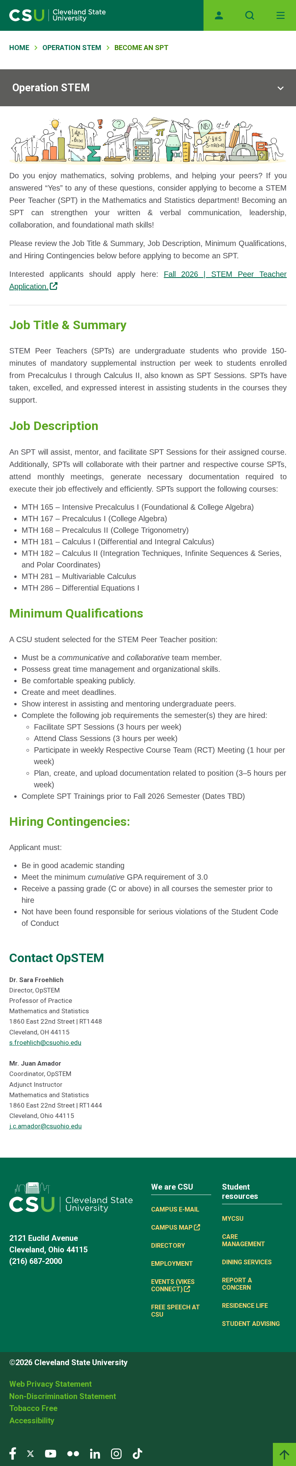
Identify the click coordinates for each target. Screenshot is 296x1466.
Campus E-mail (175, 1209)
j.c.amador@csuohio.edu (45, 1126)
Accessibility (31, 1420)
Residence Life (245, 1305)
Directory (168, 1245)
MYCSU (233, 1218)
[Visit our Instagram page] (116, 1453)
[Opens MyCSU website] (219, 15)
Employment (172, 1263)
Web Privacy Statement (50, 1384)
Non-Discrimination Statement (62, 1396)
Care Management (243, 1240)
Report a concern (237, 1284)
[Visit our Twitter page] (30, 1453)
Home (19, 48)
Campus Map (172, 1227)
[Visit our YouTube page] (50, 1453)
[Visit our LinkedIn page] (95, 1453)
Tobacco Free (33, 1408)
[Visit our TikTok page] (137, 1453)
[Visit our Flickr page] (73, 1453)
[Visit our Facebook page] (12, 1453)
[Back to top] (284, 1454)
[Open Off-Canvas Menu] (280, 15)
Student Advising (251, 1323)
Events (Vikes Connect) (173, 1285)
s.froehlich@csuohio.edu (45, 1042)
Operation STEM (71, 48)
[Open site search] (249, 15)
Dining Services (247, 1262)
